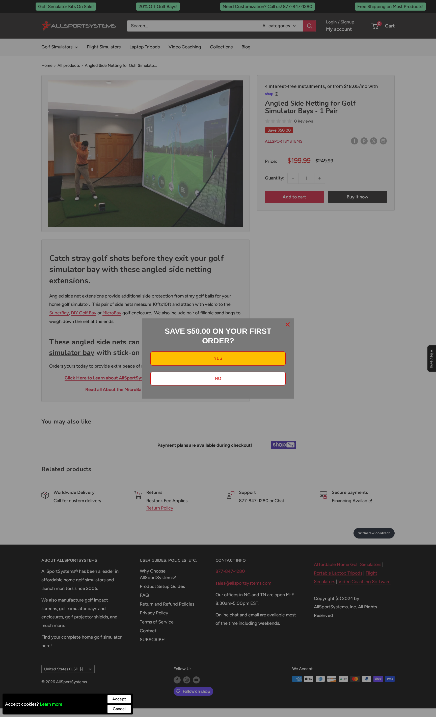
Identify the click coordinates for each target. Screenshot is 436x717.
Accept (119, 699)
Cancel (119, 708)
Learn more (51, 704)
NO (218, 378)
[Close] (288, 324)
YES (218, 358)
